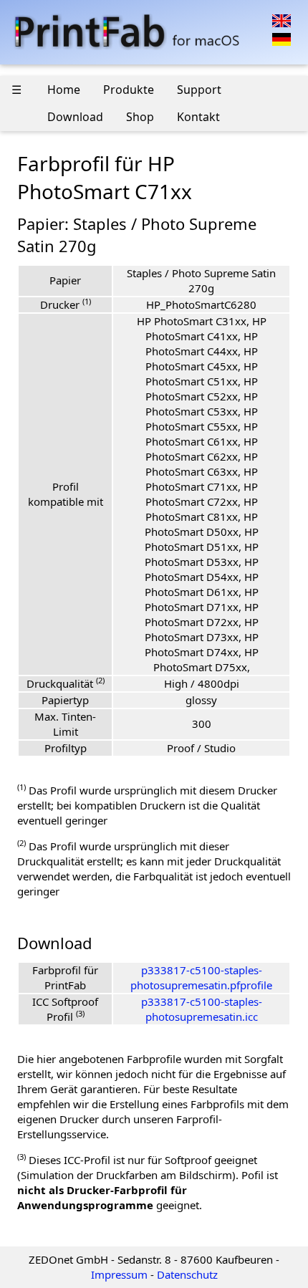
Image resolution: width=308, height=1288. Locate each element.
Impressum (119, 1274)
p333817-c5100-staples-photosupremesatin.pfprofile (201, 977)
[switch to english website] (281, 19)
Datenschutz (187, 1274)
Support (199, 89)
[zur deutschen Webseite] (281, 38)
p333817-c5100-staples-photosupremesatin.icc (201, 1009)
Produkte (128, 89)
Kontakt (198, 117)
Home (63, 89)
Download (75, 117)
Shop (140, 117)
